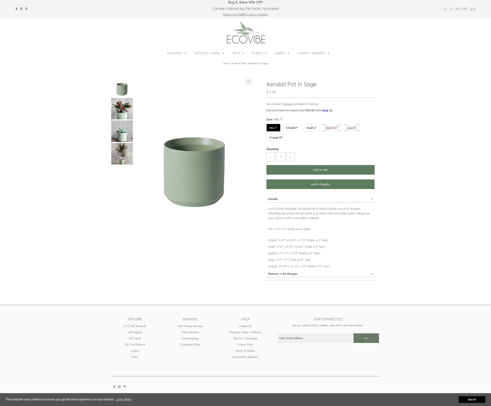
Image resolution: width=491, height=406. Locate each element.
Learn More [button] (123, 399)
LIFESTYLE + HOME (207, 53)
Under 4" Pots (238, 63)
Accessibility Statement (245, 357)
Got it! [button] (472, 399)
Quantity (272, 149)
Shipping (287, 104)
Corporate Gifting (190, 344)
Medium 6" (333, 128)
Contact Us (245, 326)
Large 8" (353, 128)
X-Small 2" (292, 128)
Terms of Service (245, 351)
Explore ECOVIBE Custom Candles (245, 14)
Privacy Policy (245, 344)
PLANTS (257, 53)
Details (273, 199)
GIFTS (236, 53)
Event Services (190, 332)
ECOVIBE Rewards (135, 326)
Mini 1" (273, 128)
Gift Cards (135, 338)
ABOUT (280, 53)
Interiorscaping (190, 338)
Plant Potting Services (190, 326)
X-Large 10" (276, 137)
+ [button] (291, 157)
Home (226, 63)
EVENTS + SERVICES (311, 53)
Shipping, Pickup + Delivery (245, 332)
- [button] (270, 157)
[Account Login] (451, 9)
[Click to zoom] (248, 81)
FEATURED (174, 53)
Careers (135, 351)
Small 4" (311, 128)
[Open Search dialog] (445, 9)
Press (135, 357)
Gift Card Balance (134, 344)
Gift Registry (135, 332)
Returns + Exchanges (283, 274)
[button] (185, 52)
